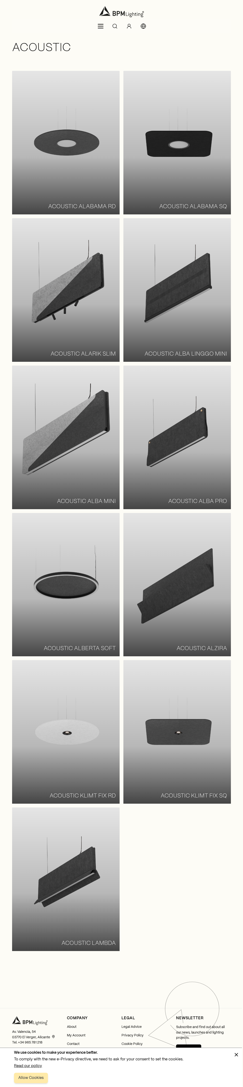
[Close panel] (236, 1054)
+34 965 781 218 (30, 1042)
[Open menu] (100, 26)
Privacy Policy (133, 1035)
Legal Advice (132, 1027)
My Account (76, 1035)
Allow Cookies (31, 1078)
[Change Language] (143, 26)
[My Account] (129, 26)
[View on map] (53, 1036)
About (71, 1027)
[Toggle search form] (115, 26)
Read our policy (28, 1066)
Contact (73, 1044)
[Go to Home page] (121, 12)
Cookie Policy (132, 1044)
